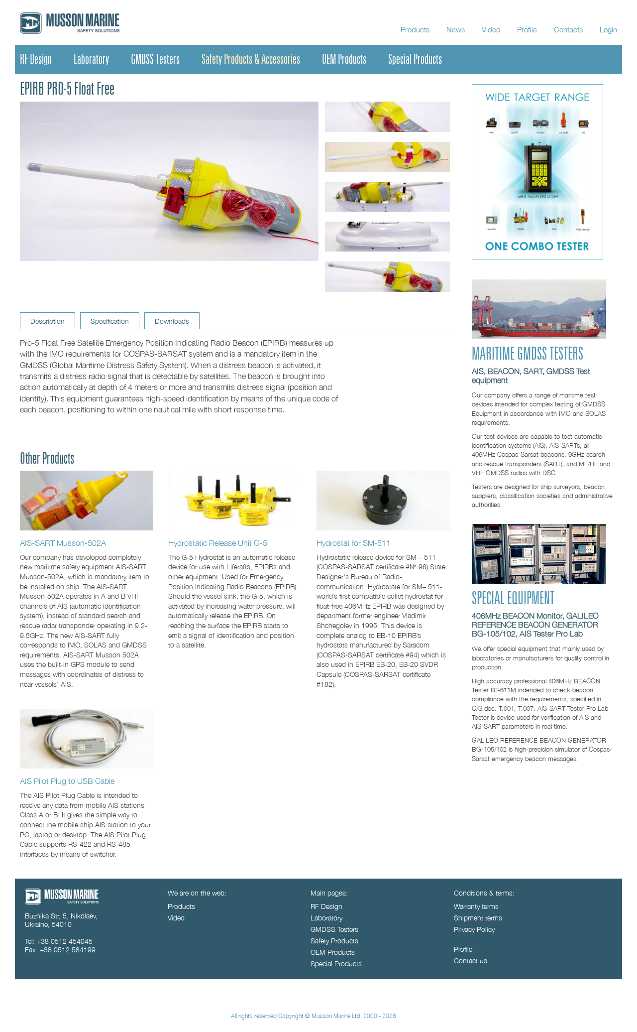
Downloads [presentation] (172, 321)
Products (415, 29)
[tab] (47, 320)
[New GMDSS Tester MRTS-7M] (537, 257)
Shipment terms (478, 917)
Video (491, 29)
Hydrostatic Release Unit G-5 (217, 542)
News (455, 29)
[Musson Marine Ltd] (62, 902)
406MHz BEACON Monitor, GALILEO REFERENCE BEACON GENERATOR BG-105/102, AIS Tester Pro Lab (535, 624)
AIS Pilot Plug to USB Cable (67, 780)
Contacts (568, 29)
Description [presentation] (47, 321)
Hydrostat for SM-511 (354, 542)
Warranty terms (476, 906)
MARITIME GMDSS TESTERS (527, 354)
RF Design (36, 59)
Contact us (470, 960)
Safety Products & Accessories (251, 59)
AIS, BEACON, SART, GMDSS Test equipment (531, 376)
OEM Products (344, 59)
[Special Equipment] (539, 581)
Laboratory (91, 59)
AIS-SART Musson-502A (63, 542)
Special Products (415, 59)
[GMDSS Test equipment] (539, 336)
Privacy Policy (474, 929)
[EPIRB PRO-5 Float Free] (86, 500)
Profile (527, 29)
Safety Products (334, 940)
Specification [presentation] (110, 321)
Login (608, 29)
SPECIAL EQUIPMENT (513, 598)
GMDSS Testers (155, 59)
